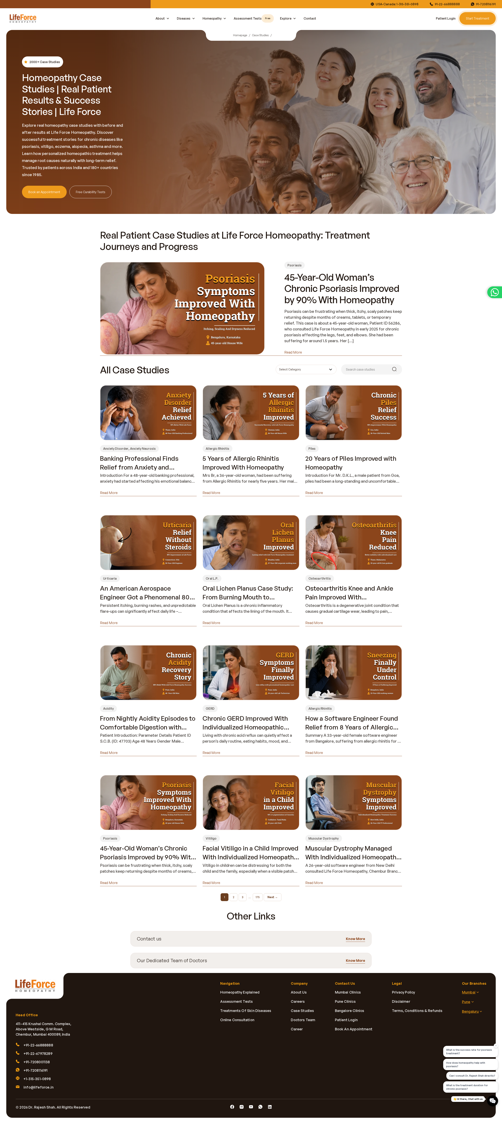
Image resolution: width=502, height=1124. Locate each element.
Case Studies (260, 35)
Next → (272, 897)
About (160, 18)
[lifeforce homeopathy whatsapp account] (494, 292)
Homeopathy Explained (239, 992)
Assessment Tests (252, 18)
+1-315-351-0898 (37, 1079)
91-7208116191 (486, 4)
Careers (298, 1001)
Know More (355, 939)
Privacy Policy (403, 992)
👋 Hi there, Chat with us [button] (468, 1098)
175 (258, 897)
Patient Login (446, 18)
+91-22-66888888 (38, 1045)
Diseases (183, 18)
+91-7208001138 (37, 1062)
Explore (285, 18)
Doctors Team (303, 1020)
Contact (310, 18)
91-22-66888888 (447, 4)
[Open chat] (492, 1100)
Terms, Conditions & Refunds (417, 1010)
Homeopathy (212, 18)
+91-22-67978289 (38, 1053)
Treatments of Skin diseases (245, 1010)
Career (297, 1029)
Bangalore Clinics (349, 1010)
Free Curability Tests (90, 192)
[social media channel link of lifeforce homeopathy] (232, 1107)
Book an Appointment (44, 192)
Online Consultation (237, 1020)
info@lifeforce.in (39, 1087)
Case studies (302, 1010)
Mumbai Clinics (348, 992)
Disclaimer (401, 1001)
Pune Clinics (345, 1001)
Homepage (240, 35)
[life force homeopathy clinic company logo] (37, 989)
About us (298, 992)
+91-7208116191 (36, 1070)
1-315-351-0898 (407, 4)
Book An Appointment (353, 1029)
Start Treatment (477, 18)
